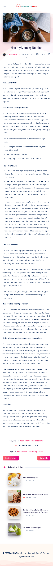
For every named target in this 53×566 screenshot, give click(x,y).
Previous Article (10, 458)
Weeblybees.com (27, 556)
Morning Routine (37, 451)
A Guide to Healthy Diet (30, 478)
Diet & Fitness (25, 440)
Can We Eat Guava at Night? (32, 528)
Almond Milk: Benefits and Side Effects (35, 494)
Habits (19, 451)
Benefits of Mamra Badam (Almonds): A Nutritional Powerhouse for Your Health (35, 511)
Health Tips (26, 451)
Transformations (37, 440)
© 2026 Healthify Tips (11, 553)
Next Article (44, 458)
